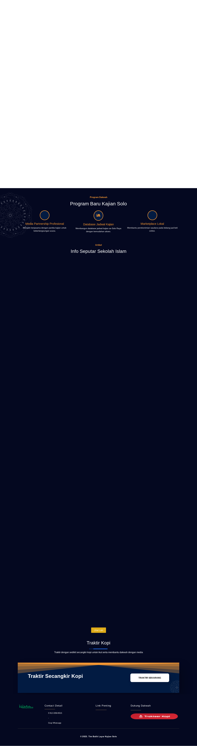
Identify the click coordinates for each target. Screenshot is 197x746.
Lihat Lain (98, 630)
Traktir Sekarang (149, 678)
